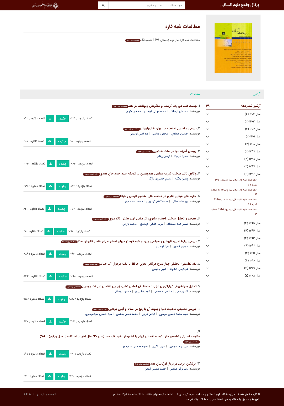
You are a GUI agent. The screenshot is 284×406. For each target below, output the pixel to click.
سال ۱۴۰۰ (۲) (253, 144)
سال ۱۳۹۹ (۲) (252, 151)
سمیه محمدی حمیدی (135, 346)
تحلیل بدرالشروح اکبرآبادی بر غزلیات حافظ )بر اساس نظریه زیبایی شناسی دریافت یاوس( (131, 286)
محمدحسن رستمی (127, 314)
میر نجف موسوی (178, 346)
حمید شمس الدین (155, 368)
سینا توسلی (162, 246)
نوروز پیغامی (163, 156)
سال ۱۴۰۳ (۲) (252, 122)
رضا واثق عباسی (179, 368)
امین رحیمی (159, 269)
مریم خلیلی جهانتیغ (151, 224)
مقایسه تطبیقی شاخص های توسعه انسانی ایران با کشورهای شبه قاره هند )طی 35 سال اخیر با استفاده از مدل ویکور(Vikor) (120, 338)
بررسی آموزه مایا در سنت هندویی (167, 151)
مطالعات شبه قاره (182, 27)
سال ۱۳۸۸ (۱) (253, 276)
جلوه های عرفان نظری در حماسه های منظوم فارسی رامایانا (150, 196)
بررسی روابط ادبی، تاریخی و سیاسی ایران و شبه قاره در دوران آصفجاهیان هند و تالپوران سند (129, 241)
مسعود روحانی (122, 291)
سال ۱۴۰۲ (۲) (253, 129)
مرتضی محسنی (163, 291)
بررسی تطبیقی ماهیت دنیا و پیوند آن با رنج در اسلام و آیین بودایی (145, 308)
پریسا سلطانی (180, 201)
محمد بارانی (129, 224)
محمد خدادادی (134, 201)
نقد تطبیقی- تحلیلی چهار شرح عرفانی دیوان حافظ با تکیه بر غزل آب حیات (140, 263)
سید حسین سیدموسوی (98, 314)
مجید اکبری (158, 346)
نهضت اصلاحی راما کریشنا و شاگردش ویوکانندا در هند (155, 105)
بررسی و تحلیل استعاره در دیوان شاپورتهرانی (160, 128)
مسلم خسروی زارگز (160, 178)
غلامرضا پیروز (142, 291)
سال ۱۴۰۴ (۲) (253, 114)
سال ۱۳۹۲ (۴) (252, 246)
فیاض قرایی (148, 314)
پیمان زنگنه (181, 178)
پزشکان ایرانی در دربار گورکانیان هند (165, 363)
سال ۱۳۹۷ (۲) (252, 166)
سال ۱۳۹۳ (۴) (252, 238)
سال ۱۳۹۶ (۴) (252, 174)
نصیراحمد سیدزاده (177, 224)
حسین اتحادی (179, 133)
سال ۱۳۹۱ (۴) (253, 253)
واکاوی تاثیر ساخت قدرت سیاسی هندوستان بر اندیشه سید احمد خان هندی (140, 173)
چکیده (62, 118)
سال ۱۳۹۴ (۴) (252, 231)
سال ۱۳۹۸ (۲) (252, 159)
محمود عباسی (160, 133)
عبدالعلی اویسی (139, 133)
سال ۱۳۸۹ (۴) (252, 268)
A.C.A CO (29, 394)
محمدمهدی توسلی (155, 111)
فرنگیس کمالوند (178, 269)
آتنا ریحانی (181, 291)
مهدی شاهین (180, 246)
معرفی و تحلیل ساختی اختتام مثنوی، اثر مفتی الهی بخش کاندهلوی (145, 218)
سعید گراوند (181, 156)
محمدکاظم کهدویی (157, 201)
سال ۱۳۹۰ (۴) (252, 261)
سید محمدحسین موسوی (173, 314)
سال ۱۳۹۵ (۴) (252, 223)
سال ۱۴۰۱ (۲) (253, 137)
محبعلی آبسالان (178, 111)
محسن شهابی (133, 111)
